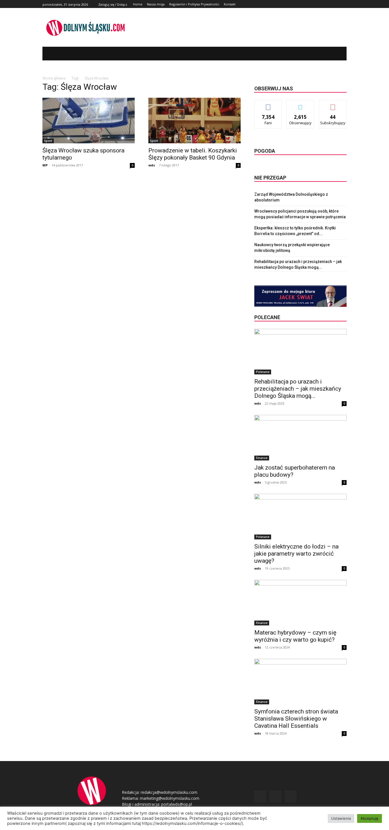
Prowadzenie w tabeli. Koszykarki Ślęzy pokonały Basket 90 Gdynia (192, 154)
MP (45, 165)
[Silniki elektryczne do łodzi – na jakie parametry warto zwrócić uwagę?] (300, 516)
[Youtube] (343, 4)
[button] (334, 53)
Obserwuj (300, 104)
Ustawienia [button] (341, 818)
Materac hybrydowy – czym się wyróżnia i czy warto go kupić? (295, 636)
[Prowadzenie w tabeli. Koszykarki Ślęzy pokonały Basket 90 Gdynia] (194, 120)
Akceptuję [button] (369, 818)
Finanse (261, 458)
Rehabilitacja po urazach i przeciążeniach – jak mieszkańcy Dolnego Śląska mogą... (297, 388)
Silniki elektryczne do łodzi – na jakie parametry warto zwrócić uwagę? (296, 553)
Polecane (262, 372)
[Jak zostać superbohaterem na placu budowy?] (300, 437)
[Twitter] (336, 4)
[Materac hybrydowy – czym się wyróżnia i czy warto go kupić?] (300, 602)
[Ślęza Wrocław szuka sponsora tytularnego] (88, 120)
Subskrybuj (333, 104)
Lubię (268, 104)
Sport (48, 141)
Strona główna (53, 78)
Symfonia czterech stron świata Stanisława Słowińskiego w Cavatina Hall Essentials (296, 718)
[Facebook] (330, 4)
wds (151, 165)
